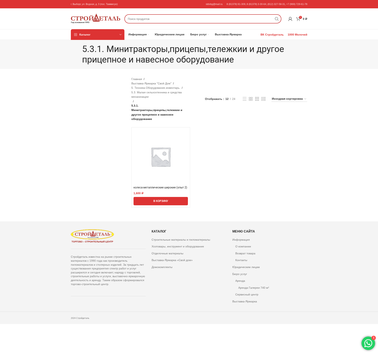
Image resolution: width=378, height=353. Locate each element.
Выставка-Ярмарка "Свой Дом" (151, 83)
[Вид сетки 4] (263, 98)
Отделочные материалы (167, 253)
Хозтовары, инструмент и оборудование (178, 246)
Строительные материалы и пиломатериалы (181, 239)
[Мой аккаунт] (290, 19)
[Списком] (244, 98)
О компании (243, 246)
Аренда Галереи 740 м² (253, 287)
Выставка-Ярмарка (244, 301)
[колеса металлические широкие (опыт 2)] (161, 156)
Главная (136, 79)
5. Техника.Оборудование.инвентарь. (155, 87)
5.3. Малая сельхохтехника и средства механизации (156, 94)
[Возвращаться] (77, 54)
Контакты (241, 260)
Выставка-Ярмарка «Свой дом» (172, 260)
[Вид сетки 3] (257, 98)
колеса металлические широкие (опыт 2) (160, 187)
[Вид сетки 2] (251, 98)
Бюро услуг (239, 274)
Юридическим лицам (246, 267)
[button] (161, 201)
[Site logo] (95, 18)
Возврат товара (245, 253)
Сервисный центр (246, 294)
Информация (241, 239)
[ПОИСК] (276, 18)
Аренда (240, 280)
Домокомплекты (162, 267)
